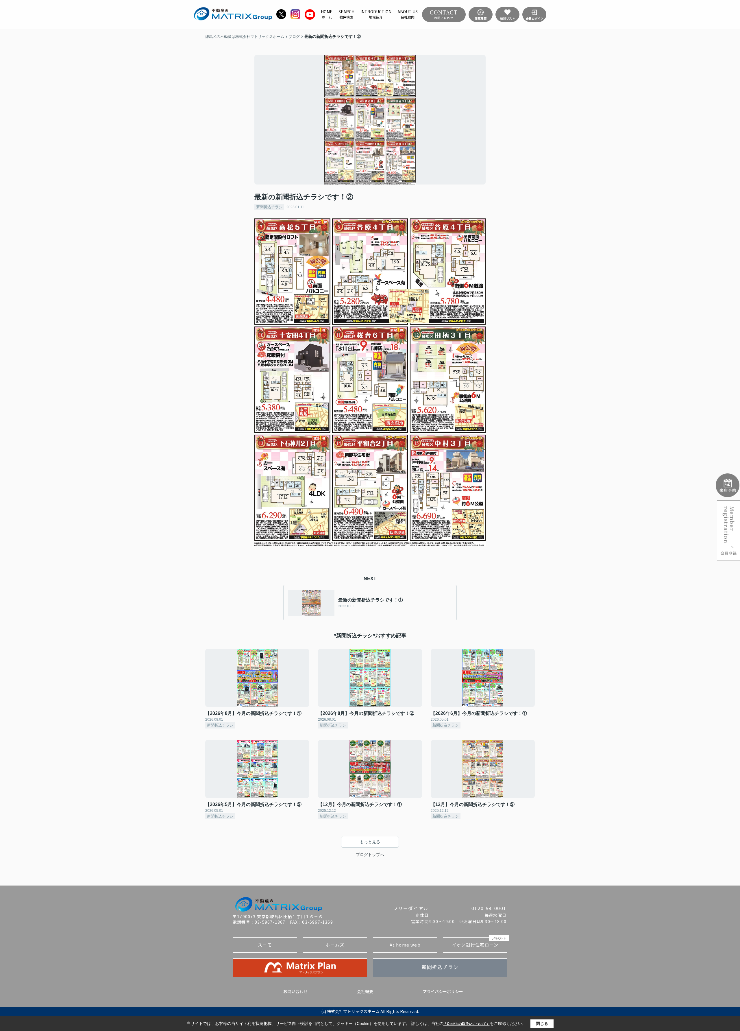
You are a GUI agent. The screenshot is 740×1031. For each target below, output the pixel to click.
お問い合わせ (295, 991)
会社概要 (365, 991)
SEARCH (346, 14)
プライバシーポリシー (443, 991)
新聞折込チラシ (269, 207)
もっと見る (370, 842)
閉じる (542, 1023)
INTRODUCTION (375, 14)
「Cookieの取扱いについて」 (466, 1024)
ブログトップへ (370, 854)
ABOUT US (407, 14)
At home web (405, 945)
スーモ (265, 945)
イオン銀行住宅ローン (479, 942)
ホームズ (334, 945)
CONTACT (444, 14)
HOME (326, 14)
